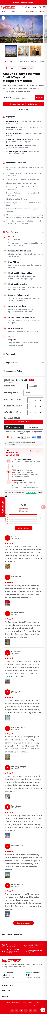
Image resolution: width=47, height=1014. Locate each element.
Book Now (23, 109)
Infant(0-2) (12, 412)
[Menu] (44, 7)
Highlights (9, 61)
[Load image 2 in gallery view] (23, 51)
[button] (2, 507)
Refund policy (22, 1006)
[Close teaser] (6, 496)
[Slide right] (44, 51)
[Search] (22, 7)
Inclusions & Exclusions (27, 61)
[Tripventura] (11, 961)
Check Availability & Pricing (23, 104)
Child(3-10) (13, 406)
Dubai (20, 11)
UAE (13, 11)
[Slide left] (2, 51)
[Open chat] (42, 1010)
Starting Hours (11, 392)
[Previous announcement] (4, 2)
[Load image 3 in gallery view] (35, 51)
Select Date (9, 386)
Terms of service (34, 1006)
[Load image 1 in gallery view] (11, 51)
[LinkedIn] (35, 1010)
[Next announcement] (43, 2)
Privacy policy (11, 1006)
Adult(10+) (12, 399)
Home (6, 11)
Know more (34, 451)
